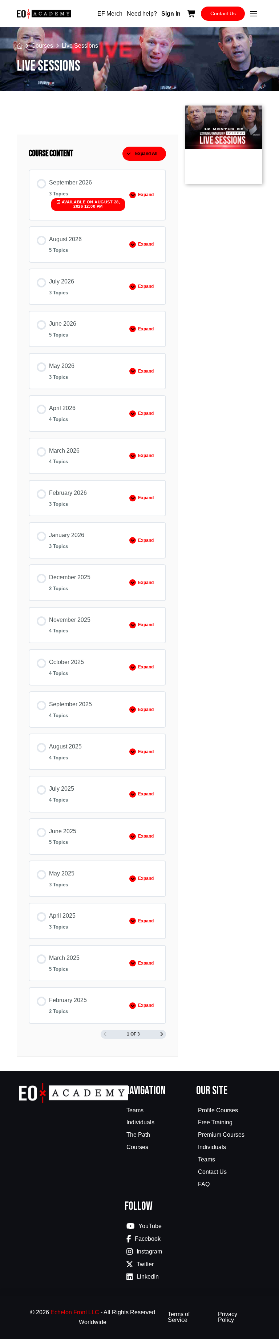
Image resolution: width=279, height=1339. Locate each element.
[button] (253, 14)
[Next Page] (161, 1034)
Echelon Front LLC (74, 1312)
